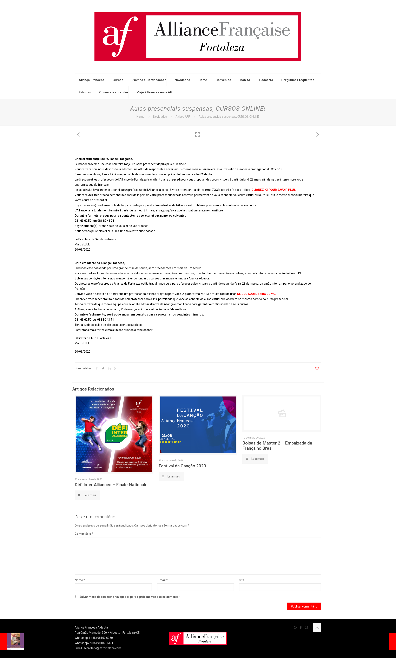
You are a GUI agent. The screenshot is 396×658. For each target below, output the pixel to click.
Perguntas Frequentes (297, 80)
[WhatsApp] (295, 627)
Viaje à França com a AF (154, 92)
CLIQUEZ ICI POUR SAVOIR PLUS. (274, 189)
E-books (85, 92)
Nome (80, 580)
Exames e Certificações (149, 80)
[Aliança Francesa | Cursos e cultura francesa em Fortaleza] (197, 37)
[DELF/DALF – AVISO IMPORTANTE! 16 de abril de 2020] (384, 641)
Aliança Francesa (91, 80)
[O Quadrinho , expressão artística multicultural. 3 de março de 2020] (12, 641)
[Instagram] (306, 627)
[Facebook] (301, 627)
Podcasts (266, 80)
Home (202, 80)
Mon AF (245, 80)
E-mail (162, 580)
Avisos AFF (183, 116)
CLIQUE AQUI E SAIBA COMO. (256, 294)
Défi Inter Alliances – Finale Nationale (111, 484)
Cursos (118, 80)
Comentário (84, 533)
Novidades (182, 80)
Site (241, 580)
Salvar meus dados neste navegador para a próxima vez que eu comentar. (129, 596)
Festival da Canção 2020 (182, 465)
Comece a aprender (113, 92)
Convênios (223, 80)
